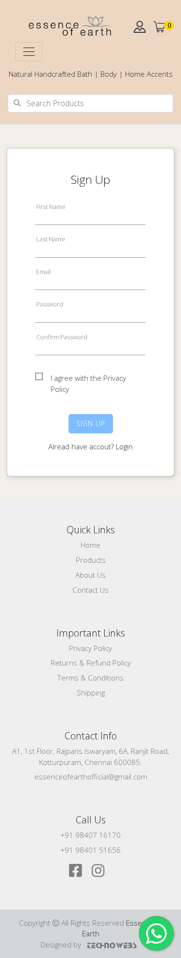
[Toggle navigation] (28, 51)
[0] (159, 27)
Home (90, 545)
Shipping (91, 692)
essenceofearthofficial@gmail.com (90, 776)
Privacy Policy (90, 648)
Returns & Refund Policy (91, 662)
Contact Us (90, 590)
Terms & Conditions (90, 677)
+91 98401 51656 (90, 850)
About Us (90, 575)
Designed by (62, 944)
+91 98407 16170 (90, 835)
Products (91, 560)
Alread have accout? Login (90, 446)
